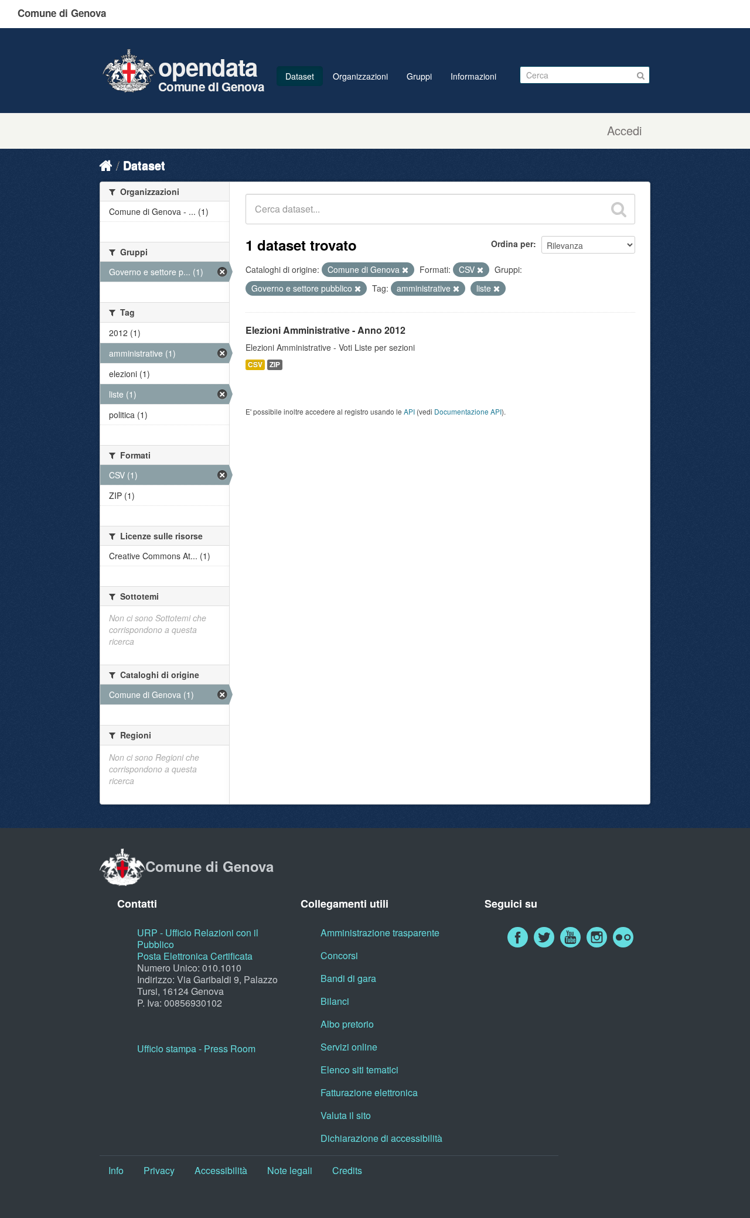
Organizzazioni (360, 76)
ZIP (275, 364)
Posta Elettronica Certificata (195, 956)
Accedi (624, 130)
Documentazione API (468, 411)
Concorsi (339, 955)
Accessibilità (221, 1170)
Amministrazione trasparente (380, 932)
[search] (618, 209)
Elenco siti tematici (359, 1069)
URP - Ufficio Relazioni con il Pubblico (197, 938)
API (409, 411)
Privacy (159, 1170)
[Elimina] (405, 270)
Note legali (289, 1170)
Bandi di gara (348, 978)
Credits (347, 1170)
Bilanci (335, 1001)
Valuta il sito (346, 1115)
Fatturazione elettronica (369, 1092)
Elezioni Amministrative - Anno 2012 (325, 330)
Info (116, 1170)
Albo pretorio (347, 1024)
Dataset (299, 76)
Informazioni (473, 76)
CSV (255, 364)
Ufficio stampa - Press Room (196, 1048)
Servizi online (349, 1046)
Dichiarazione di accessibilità (381, 1138)
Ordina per (512, 243)
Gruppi (419, 76)
